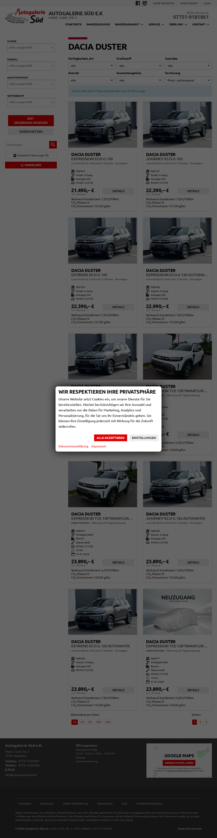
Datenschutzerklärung (73, 446)
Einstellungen (144, 438)
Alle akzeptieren (111, 438)
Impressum (98, 446)
